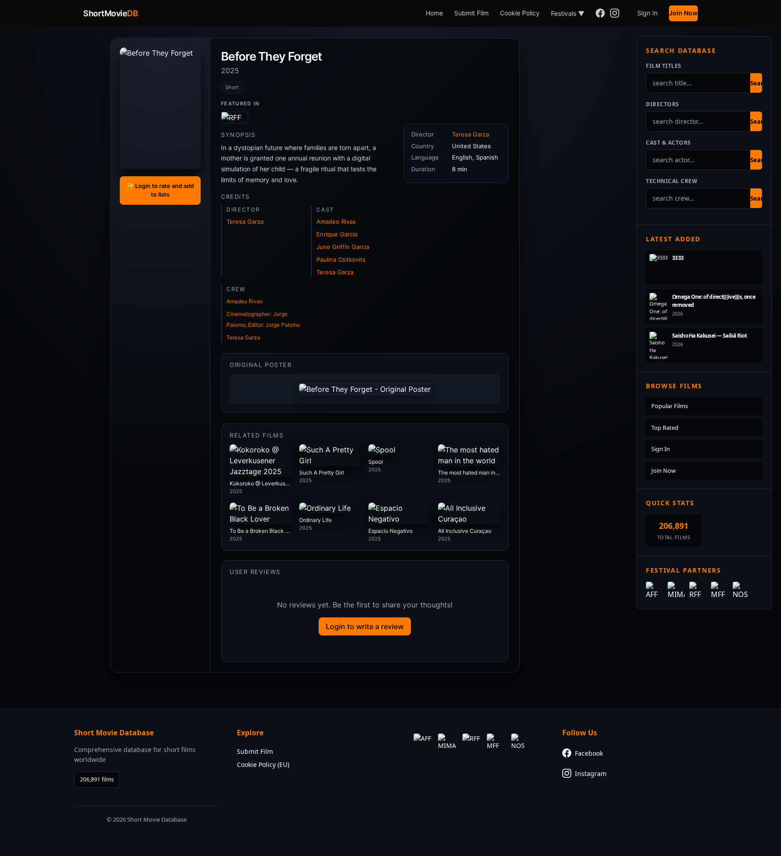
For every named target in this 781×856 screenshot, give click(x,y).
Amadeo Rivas (336, 221)
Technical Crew (671, 181)
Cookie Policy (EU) (263, 764)
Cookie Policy (520, 13)
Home (434, 13)
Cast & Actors (668, 142)
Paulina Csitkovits (341, 259)
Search (760, 83)
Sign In (647, 13)
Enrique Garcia (337, 234)
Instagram (591, 773)
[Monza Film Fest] (234, 117)
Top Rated (664, 427)
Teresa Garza (244, 221)
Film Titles (664, 66)
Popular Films (669, 406)
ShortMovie (110, 13)
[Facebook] (600, 13)
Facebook (589, 753)
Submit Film (471, 13)
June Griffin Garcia (342, 246)
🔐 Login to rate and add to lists (160, 190)
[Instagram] (614, 13)
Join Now (683, 13)
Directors (662, 104)
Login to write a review (365, 626)
